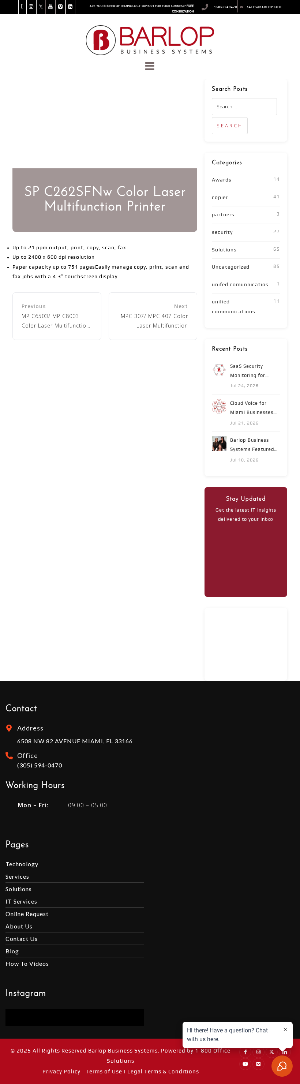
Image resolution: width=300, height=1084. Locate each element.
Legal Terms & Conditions (163, 1071)
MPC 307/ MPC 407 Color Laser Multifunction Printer (154, 322)
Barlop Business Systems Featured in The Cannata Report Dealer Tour (253, 446)
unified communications (233, 306)
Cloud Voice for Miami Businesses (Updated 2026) (251, 409)
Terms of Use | (106, 1071)
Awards (222, 180)
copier (220, 197)
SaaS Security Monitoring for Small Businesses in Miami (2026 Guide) (254, 372)
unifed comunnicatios (240, 284)
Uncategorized (231, 267)
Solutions (224, 250)
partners (223, 214)
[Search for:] (244, 106)
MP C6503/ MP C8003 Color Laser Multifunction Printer (56, 322)
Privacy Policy (61, 1071)
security (222, 232)
